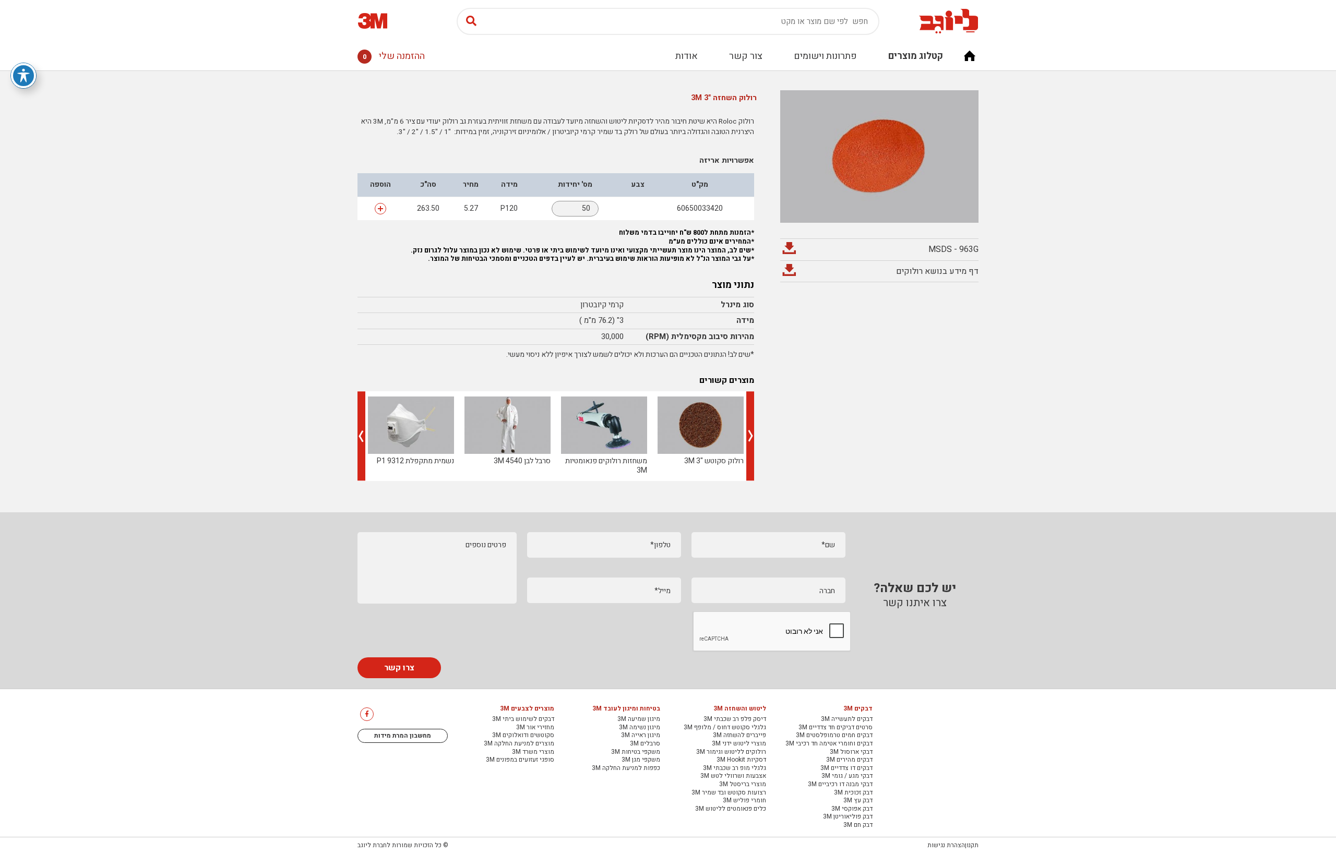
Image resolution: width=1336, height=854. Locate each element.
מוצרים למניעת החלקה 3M (519, 744)
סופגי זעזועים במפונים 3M (520, 760)
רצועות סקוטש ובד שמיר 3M (728, 793)
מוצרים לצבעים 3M (527, 709)
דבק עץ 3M (858, 801)
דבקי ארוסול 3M (851, 752)
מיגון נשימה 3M (639, 728)
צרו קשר (399, 667)
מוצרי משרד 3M (533, 752)
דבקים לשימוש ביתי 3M (523, 719)
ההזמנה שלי (394, 56)
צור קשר (745, 56)
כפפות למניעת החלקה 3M (626, 768)
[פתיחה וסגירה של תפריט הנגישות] (23, 75)
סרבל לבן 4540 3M (522, 460)
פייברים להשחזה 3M (739, 735)
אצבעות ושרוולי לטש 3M (733, 776)
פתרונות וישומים (825, 56)
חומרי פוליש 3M (744, 801)
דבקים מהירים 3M (849, 760)
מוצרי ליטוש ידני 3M (739, 744)
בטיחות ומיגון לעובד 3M (626, 709)
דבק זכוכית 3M (853, 793)
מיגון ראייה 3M (640, 735)
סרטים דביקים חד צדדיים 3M (835, 728)
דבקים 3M (858, 709)
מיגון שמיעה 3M (638, 719)
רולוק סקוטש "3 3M (714, 460)
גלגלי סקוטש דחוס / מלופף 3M (725, 728)
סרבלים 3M (645, 744)
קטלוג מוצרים (915, 56)
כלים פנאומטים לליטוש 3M (730, 809)
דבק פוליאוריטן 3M (848, 817)
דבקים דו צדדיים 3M (846, 768)
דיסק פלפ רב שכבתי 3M (734, 719)
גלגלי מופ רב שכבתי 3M (734, 768)
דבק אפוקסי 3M (852, 809)
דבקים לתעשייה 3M (847, 719)
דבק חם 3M (858, 825)
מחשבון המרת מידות (402, 735)
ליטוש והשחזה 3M (739, 709)
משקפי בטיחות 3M (635, 752)
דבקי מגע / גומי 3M (847, 776)
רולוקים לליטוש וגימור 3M (731, 752)
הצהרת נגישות (946, 845)
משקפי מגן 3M (641, 760)
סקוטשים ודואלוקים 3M (523, 735)
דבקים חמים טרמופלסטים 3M (834, 735)
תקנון (972, 845)
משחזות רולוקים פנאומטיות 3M (606, 465)
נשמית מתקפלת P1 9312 (415, 460)
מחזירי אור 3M (535, 728)
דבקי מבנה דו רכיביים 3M (840, 784)
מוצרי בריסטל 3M (742, 784)
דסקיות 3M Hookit (741, 760)
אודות (686, 56)
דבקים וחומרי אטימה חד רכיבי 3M (829, 744)
